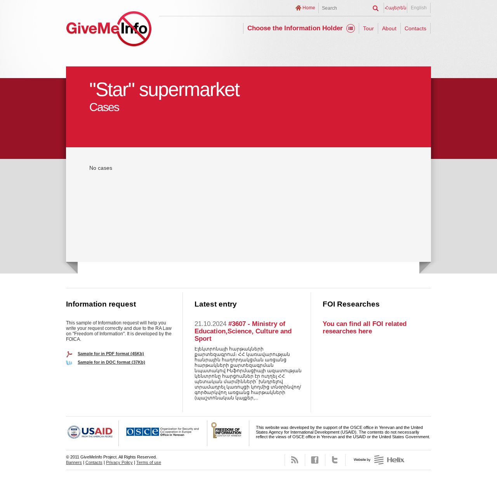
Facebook (315, 460)
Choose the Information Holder (295, 28)
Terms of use (148, 462)
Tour (368, 28)
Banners (74, 462)
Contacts (415, 28)
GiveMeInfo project (108, 30)
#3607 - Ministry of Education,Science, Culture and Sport (243, 331)
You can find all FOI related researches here (365, 327)
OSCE (163, 433)
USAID (92, 433)
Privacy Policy (119, 462)
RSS (295, 460)
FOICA (228, 433)
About (389, 28)
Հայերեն (396, 7)
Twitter (335, 460)
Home (308, 7)
